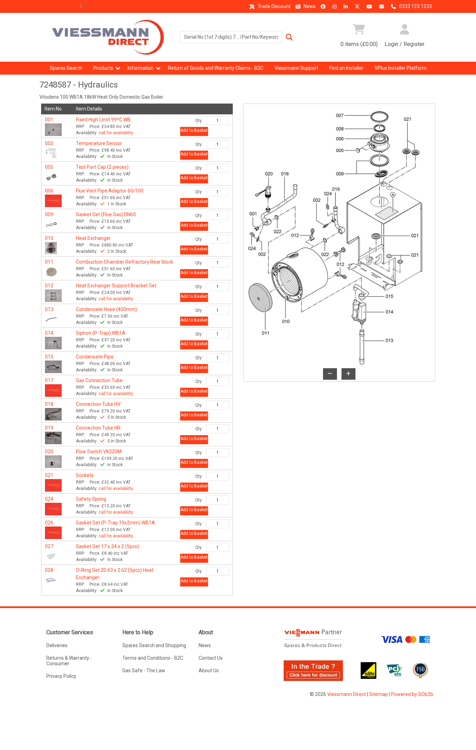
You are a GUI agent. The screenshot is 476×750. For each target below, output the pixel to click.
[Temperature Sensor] (51, 153)
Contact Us (211, 658)
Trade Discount (273, 6)
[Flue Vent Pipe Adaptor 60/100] (53, 200)
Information (141, 68)
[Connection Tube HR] (53, 437)
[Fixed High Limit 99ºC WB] (53, 129)
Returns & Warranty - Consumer (69, 660)
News (309, 6)
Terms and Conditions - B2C (152, 658)
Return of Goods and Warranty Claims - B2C (215, 68)
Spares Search (66, 68)
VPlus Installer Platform (401, 68)
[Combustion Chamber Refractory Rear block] (51, 271)
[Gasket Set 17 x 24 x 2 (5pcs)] (51, 556)
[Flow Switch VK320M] (53, 461)
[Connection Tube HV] (53, 413)
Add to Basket (194, 130)
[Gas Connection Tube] (53, 390)
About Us (209, 670)
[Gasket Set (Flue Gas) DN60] (51, 224)
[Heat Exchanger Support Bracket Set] (53, 295)
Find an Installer (346, 68)
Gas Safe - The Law (143, 670)
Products (103, 68)
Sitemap (378, 694)
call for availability (116, 132)
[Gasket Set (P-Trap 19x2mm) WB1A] (53, 532)
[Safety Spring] (53, 508)
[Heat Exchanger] (51, 247)
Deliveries (57, 645)
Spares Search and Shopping (154, 645)
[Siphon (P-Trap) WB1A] (53, 342)
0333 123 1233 (415, 6)
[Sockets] (53, 484)
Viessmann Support (296, 68)
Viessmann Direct (346, 694)
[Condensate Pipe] (53, 366)
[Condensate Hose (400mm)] (51, 318)
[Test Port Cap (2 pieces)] (51, 176)
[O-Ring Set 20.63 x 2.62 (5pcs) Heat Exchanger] (51, 579)
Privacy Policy (61, 676)
